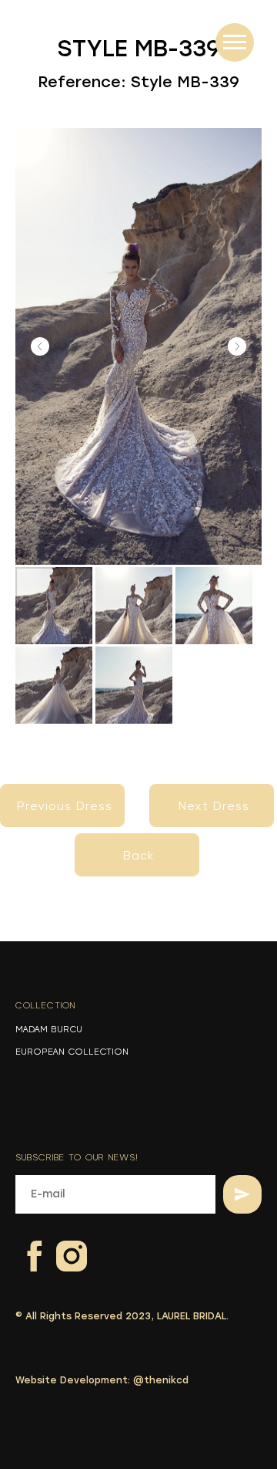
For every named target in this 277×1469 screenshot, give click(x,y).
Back (139, 855)
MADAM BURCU (48, 1029)
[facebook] (25, 1246)
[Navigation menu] (234, 42)
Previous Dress (64, 806)
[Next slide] (237, 346)
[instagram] (62, 1246)
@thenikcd (161, 1380)
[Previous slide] (40, 346)
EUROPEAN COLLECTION (71, 1051)
